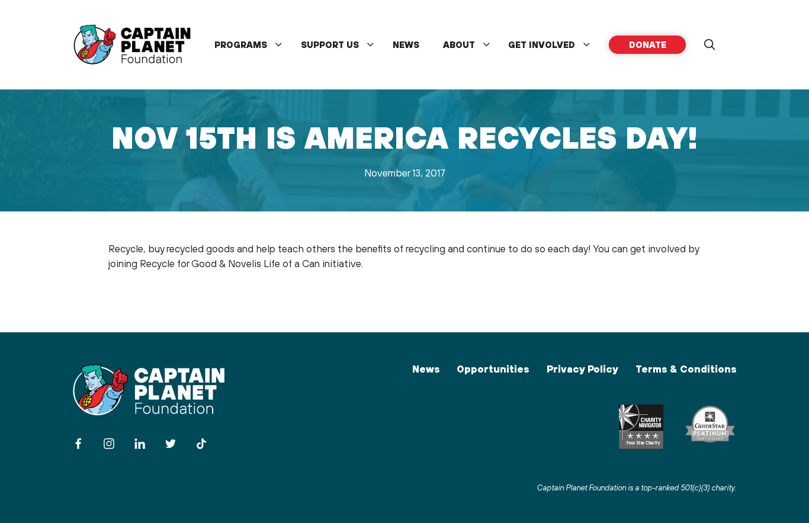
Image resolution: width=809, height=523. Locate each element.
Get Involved (541, 45)
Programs (240, 45)
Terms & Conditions (685, 369)
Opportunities (493, 369)
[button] (709, 45)
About (459, 45)
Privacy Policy (582, 369)
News (406, 45)
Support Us (330, 45)
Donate (647, 45)
